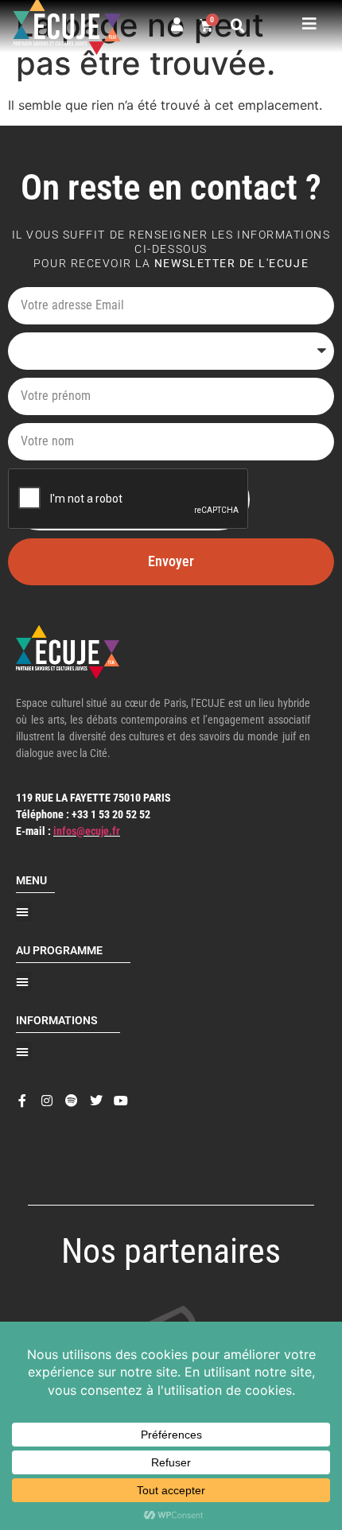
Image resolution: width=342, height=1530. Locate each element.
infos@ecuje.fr (86, 831)
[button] (238, 26)
